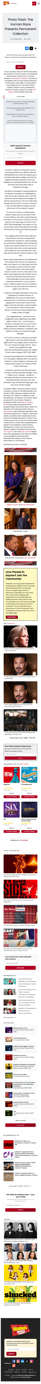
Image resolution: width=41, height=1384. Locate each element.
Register (23, 3)
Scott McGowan (28, 505)
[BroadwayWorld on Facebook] (14, 1361)
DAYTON (14, 3)
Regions (17, 1372)
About (18, 1370)
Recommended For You (11, 1135)
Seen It (11, 793)
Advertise (11, 1370)
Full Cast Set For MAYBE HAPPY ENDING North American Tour (20, 109)
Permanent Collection (20, 78)
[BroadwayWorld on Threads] (31, 1361)
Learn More (11, 617)
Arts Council (8, 431)
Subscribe (20, 968)
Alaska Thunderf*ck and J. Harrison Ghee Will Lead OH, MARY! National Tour (19, 1240)
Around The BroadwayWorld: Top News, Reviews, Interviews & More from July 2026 (20, 122)
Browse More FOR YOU (19, 1186)
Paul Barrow (23, 262)
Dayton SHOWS (9, 1023)
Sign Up (20, 67)
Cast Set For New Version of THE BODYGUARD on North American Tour (20, 103)
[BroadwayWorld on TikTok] (27, 1361)
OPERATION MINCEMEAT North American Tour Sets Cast (19, 1283)
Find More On (19, 840)
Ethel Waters (18, 220)
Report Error (32, 1372)
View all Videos (9, 1017)
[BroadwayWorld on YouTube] (14, 1365)
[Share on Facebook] (27, 48)
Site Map (24, 1372)
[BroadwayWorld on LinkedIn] (22, 1361)
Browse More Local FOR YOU (22, 738)
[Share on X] (31, 48)
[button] (34, 3)
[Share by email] (35, 48)
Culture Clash (9, 272)
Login (29, 3)
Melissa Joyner (23, 281)
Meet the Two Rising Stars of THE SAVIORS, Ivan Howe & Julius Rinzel (27, 1010)
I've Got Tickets (11, 796)
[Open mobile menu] (39, 3)
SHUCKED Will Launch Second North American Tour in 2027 (17, 1304)
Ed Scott (18, 264)
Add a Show (20, 1125)
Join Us (30, 1370)
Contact (24, 1370)
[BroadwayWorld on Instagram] (18, 1361)
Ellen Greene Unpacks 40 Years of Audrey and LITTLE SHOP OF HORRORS (26, 1002)
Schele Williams (10, 217)
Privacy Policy (26, 1377)
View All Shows (20, 1120)
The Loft (30, 246)
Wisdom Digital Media (26, 1375)
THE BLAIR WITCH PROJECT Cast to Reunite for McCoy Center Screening (20, 115)
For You (12, 623)
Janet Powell (31, 324)
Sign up (20, 1210)
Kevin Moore (8, 411)
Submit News (9, 1372)
